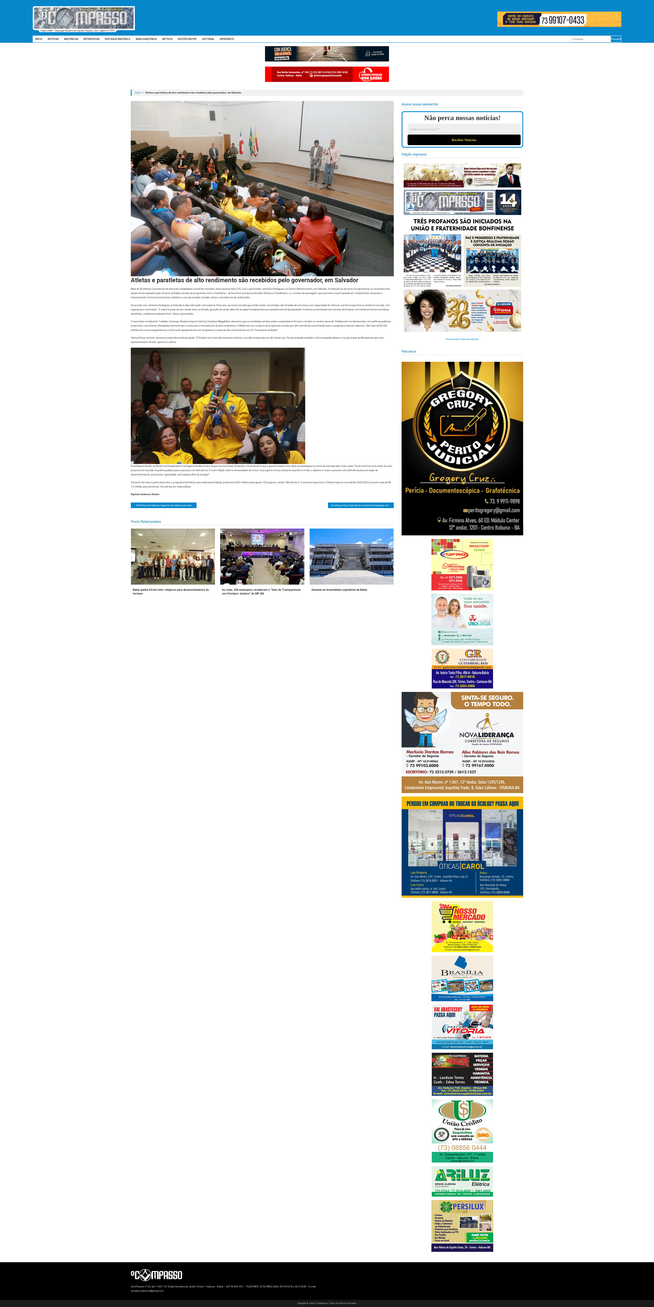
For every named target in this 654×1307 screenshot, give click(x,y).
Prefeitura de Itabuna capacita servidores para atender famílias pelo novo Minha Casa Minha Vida (166, 505)
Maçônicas (71, 39)
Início (38, 39)
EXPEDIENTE (227, 39)
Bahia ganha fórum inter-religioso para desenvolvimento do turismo (171, 591)
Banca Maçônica (146, 39)
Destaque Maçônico (117, 39)
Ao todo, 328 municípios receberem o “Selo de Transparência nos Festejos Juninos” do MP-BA (261, 591)
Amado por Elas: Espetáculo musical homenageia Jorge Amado (362, 505)
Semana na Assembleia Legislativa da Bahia (339, 589)
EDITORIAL (208, 39)
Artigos (167, 39)
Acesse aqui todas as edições (462, 339)
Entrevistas (91, 39)
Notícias (53, 39)
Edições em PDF (187, 39)
